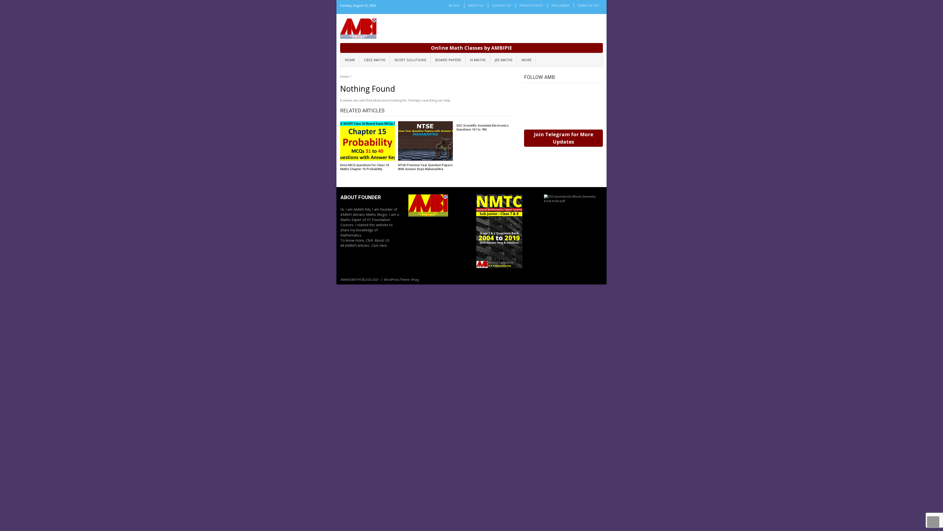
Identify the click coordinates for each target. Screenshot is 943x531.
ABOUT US (476, 5)
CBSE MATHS (375, 60)
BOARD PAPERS (448, 60)
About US (381, 240)
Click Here (379, 245)
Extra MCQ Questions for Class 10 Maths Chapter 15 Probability (364, 167)
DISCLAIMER (560, 5)
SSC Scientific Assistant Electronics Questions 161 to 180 (482, 127)
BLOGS (454, 5)
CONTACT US (501, 5)
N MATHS (478, 60)
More (526, 60)
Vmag (415, 280)
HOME (350, 60)
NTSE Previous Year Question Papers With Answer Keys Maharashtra (425, 167)
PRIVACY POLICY (531, 5)
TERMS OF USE (588, 5)
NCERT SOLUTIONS (410, 60)
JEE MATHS (504, 60)
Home (344, 76)
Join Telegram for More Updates (563, 138)
